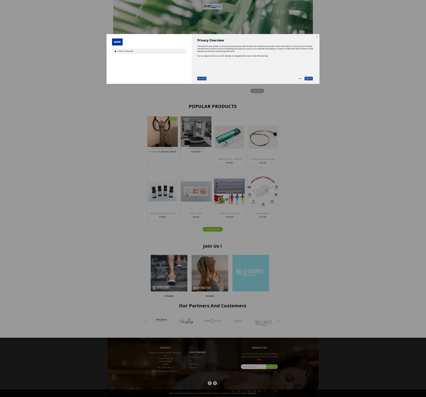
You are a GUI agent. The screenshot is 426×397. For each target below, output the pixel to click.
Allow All (308, 78)
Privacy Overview (123, 51)
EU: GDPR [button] (202, 78)
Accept (300, 78)
